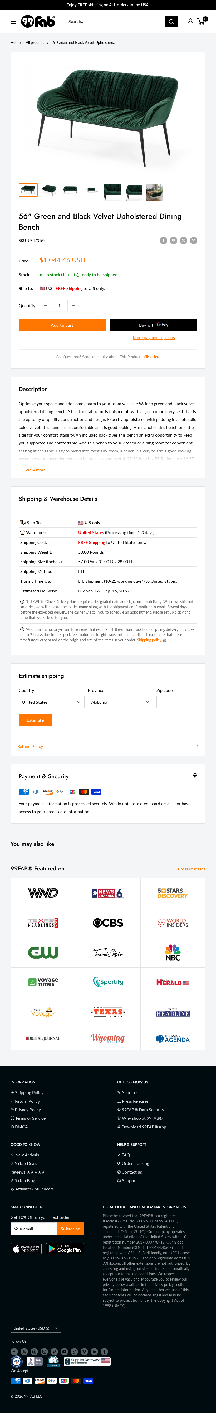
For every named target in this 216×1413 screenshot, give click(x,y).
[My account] (190, 21)
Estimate (35, 719)
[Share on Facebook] (163, 240)
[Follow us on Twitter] (24, 1351)
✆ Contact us (129, 1171)
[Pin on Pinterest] (173, 240)
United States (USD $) (31, 1328)
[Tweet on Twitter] (183, 240)
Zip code (164, 690)
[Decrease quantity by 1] (45, 305)
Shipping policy (150, 640)
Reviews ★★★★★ (28, 1171)
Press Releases (192, 868)
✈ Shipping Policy (27, 1092)
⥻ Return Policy (25, 1101)
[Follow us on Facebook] (14, 1351)
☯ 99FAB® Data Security (140, 1109)
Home (16, 42)
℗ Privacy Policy (26, 1109)
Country (26, 690)
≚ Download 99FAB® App (141, 1126)
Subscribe (71, 1228)
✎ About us (127, 1092)
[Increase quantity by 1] (73, 305)
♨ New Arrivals (25, 1154)
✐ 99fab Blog (23, 1180)
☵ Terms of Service (28, 1117)
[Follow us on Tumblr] (104, 1351)
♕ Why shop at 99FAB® (140, 1117)
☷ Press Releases (133, 1101)
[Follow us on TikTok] (74, 1351)
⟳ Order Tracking (133, 1163)
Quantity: (27, 305)
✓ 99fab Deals (24, 1163)
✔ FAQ (123, 1154)
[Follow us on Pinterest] (54, 1351)
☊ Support (127, 1180)
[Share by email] (193, 240)
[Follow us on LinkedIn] (94, 1351)
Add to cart (62, 324)
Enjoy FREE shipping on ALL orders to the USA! (108, 4)
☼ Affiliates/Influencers (32, 1188)
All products (35, 42)
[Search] (171, 21)
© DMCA (19, 1126)
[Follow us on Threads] (34, 1351)
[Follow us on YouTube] (64, 1351)
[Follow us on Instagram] (44, 1351)
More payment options (154, 337)
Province (96, 690)
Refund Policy (30, 746)
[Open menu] (13, 22)
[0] (201, 21)
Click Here (152, 357)
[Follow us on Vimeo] (84, 1351)
